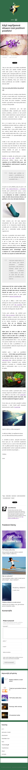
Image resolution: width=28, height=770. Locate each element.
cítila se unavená (10, 315)
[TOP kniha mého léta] (14, 539)
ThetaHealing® (5, 744)
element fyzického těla (15, 296)
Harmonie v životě (6, 732)
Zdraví (3, 751)
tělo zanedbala (18, 304)
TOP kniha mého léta (8, 550)
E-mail (4, 646)
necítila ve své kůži (8, 158)
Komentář (5, 626)
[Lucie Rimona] (14, 9)
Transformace (5, 748)
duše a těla (8, 495)
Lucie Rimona (15, 55)
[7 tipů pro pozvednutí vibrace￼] (5, 689)
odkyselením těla (6, 360)
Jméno (4, 641)
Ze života (4, 754)
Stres (3, 741)
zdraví (12, 498)
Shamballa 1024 (5, 738)
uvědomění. (23, 394)
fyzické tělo (17, 407)
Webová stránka (6, 652)
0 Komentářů (14, 57)
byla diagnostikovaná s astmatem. (16, 189)
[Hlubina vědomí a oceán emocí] (14, 592)
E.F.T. (3, 729)
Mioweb (25, 767)
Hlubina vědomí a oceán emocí (11, 602)
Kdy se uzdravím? (7, 576)
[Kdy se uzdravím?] (14, 566)
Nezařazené (5, 735)
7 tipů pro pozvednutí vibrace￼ (17, 689)
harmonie (14, 495)
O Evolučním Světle (14, 715)
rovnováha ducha (6, 498)
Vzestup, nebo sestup (15, 706)
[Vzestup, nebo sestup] (5, 706)
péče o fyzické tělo (21, 495)
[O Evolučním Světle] (5, 715)
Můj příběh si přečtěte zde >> (15, 517)
